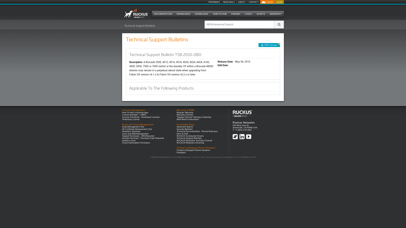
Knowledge (202, 14)
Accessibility (227, 157)
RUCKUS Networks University (190, 143)
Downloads (183, 14)
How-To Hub (220, 14)
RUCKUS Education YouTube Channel (194, 140)
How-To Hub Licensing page (135, 112)
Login (279, 2)
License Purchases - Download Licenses (141, 117)
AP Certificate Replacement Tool (137, 129)
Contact (253, 2)
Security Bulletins (185, 129)
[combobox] (239, 24)
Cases (248, 14)
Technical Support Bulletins (139, 25)
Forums (235, 14)
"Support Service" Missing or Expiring (194, 117)
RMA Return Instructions (188, 119)
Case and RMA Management (135, 134)
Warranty (276, 14)
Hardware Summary (131, 131)
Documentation (163, 14)
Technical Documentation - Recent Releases (197, 131)
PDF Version (271, 45)
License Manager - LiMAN (134, 115)
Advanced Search (185, 127)
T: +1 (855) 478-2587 (242, 130)
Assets (261, 14)
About (241, 2)
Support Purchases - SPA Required (138, 136)
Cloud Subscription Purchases (136, 143)
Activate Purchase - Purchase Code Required (143, 138)
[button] (279, 24)
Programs (214, 2)
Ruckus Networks (244, 122)
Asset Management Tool (133, 127)
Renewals (229, 2)
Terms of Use (198, 157)
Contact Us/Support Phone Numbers (193, 150)
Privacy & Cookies (213, 157)
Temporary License (131, 119)
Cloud (269, 2)
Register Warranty (185, 112)
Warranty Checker (185, 115)
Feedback (181, 153)
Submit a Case (129, 140)
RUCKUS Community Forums (190, 136)
